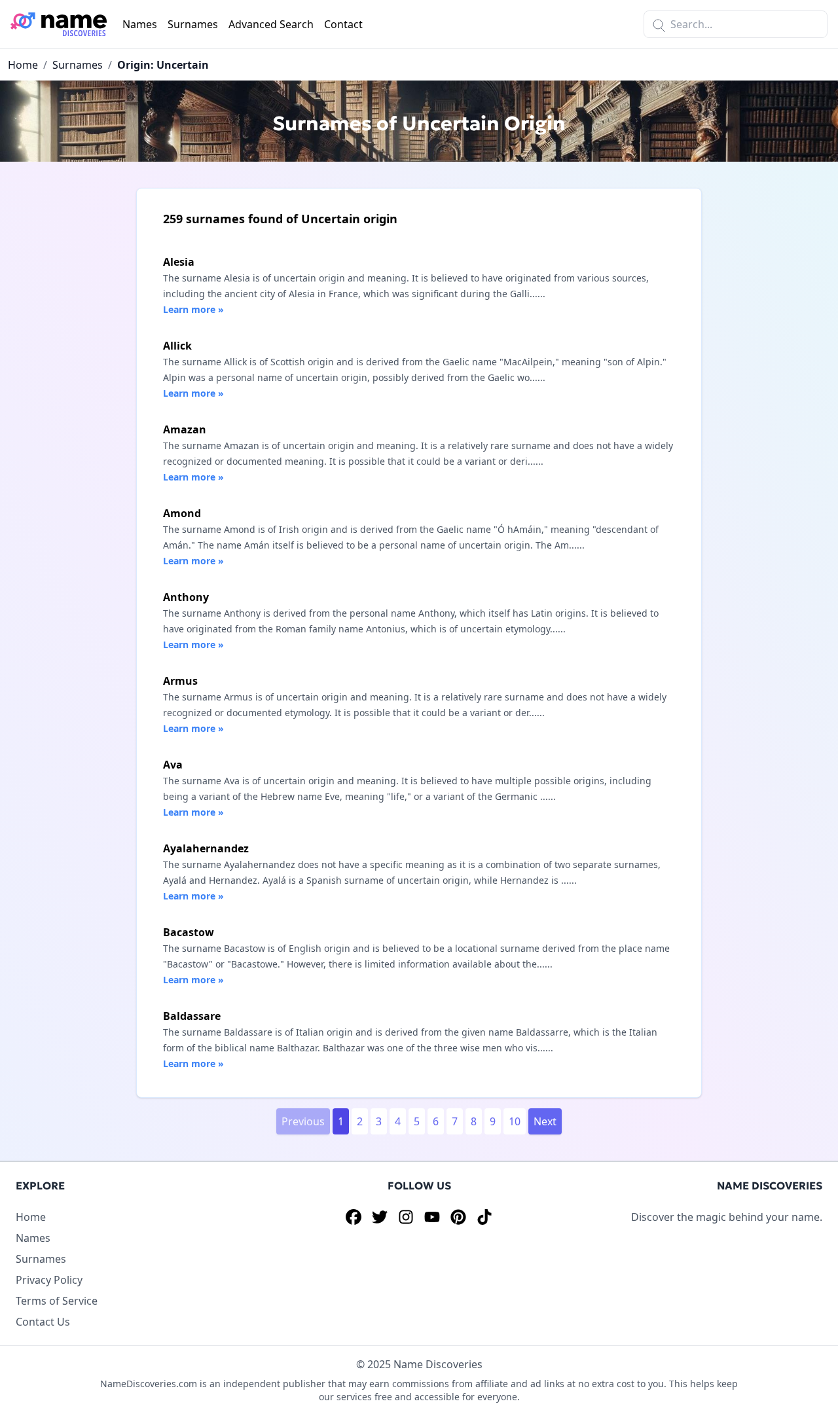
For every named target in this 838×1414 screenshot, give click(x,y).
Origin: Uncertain (163, 65)
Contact (343, 24)
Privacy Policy (49, 1280)
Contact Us (43, 1321)
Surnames (193, 24)
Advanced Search (271, 24)
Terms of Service (57, 1301)
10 (514, 1121)
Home (23, 65)
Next (545, 1121)
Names (139, 24)
